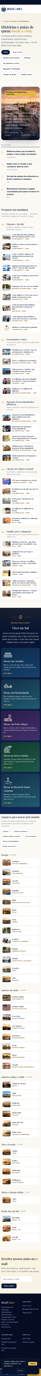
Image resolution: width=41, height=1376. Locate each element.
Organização (27, 1313)
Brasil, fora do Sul (10, 846)
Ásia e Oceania (31, 836)
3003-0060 (26, 1339)
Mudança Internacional (30, 1309)
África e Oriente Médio (11, 841)
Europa (6, 831)
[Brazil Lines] (11, 9)
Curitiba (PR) (5, 1339)
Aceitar (32, 1364)
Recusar (20, 1370)
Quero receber (9, 1286)
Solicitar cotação (28, 1342)
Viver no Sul (26, 1306)
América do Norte (21, 831)
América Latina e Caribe (12, 836)
